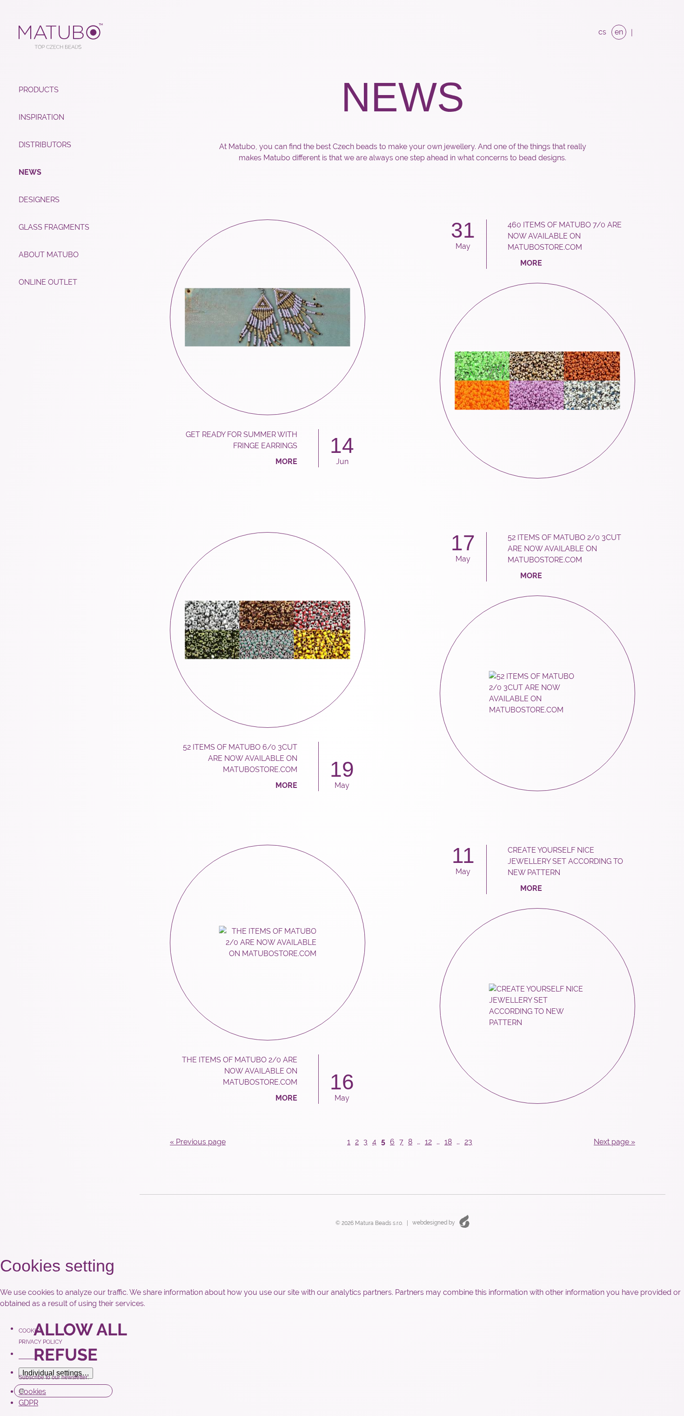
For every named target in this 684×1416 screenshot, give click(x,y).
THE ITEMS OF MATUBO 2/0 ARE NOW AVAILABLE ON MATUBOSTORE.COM (239, 1071)
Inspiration (41, 117)
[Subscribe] (103, 1390)
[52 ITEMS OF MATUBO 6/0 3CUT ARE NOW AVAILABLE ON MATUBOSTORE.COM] (267, 630)
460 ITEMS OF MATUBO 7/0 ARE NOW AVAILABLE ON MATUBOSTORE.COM (565, 236)
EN (619, 31)
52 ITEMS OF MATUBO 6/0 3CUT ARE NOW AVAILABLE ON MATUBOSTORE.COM (240, 758)
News (30, 172)
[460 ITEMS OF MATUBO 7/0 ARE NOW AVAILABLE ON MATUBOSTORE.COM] (537, 381)
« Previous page (198, 1141)
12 (428, 1141)
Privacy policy (40, 1342)
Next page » (614, 1141)
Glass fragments (54, 227)
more (286, 461)
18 (448, 1141)
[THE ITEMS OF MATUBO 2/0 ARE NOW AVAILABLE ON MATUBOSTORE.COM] (267, 942)
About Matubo (49, 254)
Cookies (30, 1330)
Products (39, 89)
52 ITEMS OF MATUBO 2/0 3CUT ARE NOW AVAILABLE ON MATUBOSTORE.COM (564, 548)
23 (468, 1141)
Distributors (45, 144)
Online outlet (48, 282)
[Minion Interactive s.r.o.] (464, 1221)
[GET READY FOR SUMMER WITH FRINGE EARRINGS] (267, 317)
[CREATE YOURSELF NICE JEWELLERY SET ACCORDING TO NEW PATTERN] (537, 1006)
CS (602, 31)
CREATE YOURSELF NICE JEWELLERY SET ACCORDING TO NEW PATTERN (565, 861)
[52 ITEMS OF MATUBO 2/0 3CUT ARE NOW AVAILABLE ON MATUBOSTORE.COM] (537, 693)
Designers (39, 199)
